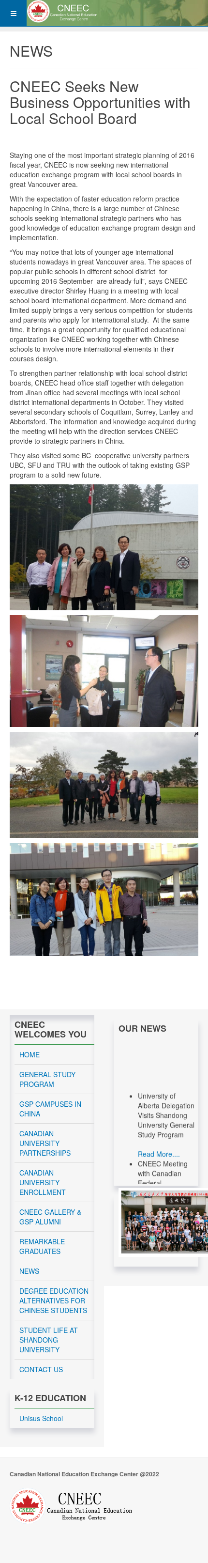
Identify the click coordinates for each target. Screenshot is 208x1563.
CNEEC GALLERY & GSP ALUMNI (50, 1216)
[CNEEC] (65, 11)
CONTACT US (41, 1369)
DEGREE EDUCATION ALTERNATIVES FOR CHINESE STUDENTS (54, 1300)
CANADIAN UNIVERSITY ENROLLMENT (42, 1182)
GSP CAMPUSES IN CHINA (50, 1108)
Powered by (71, 1506)
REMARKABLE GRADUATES (42, 1246)
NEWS (29, 1271)
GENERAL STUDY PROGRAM (47, 1079)
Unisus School (41, 1418)
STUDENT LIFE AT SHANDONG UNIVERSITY (48, 1339)
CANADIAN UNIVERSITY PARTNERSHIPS (45, 1143)
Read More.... (159, 1147)
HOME (29, 1054)
